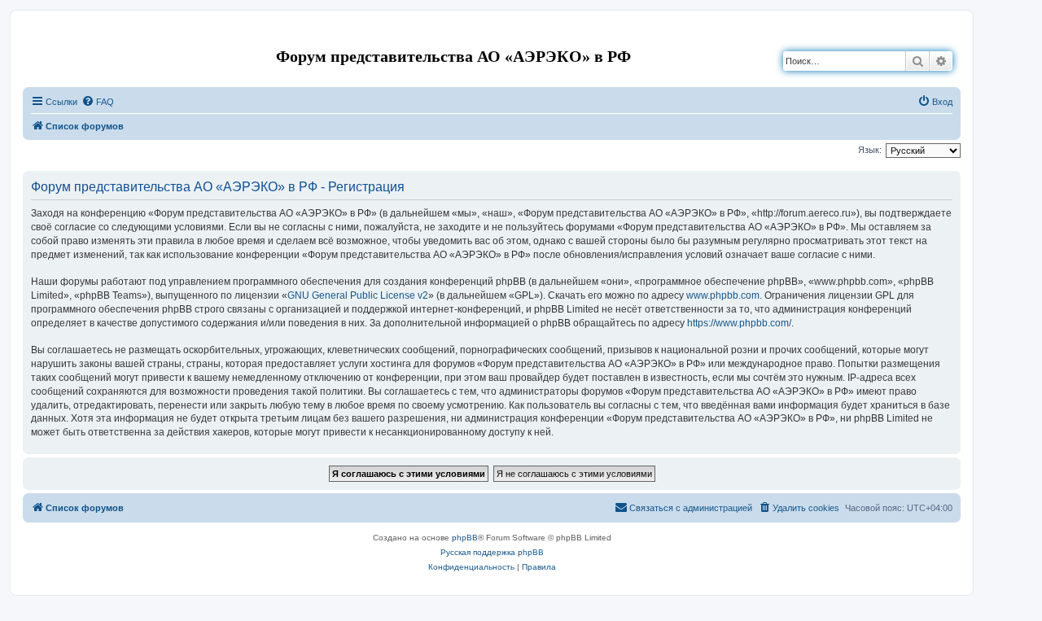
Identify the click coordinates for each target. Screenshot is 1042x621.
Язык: (870, 150)
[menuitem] (97, 102)
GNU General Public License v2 (357, 295)
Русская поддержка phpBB (492, 552)
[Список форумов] (36, 35)
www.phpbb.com (723, 295)
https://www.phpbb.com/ (739, 323)
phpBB (465, 537)
